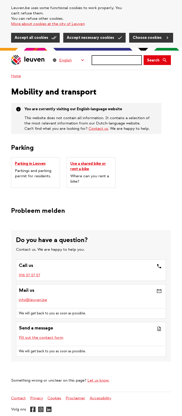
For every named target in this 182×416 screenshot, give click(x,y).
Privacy (36, 398)
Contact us (98, 128)
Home (16, 76)
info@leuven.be (33, 299)
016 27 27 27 (29, 275)
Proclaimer (75, 398)
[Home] (28, 60)
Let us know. (98, 380)
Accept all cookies (32, 37)
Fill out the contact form (41, 337)
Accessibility (100, 398)
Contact (18, 398)
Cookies (54, 398)
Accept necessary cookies (91, 37)
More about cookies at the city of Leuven (48, 23)
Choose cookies (147, 37)
